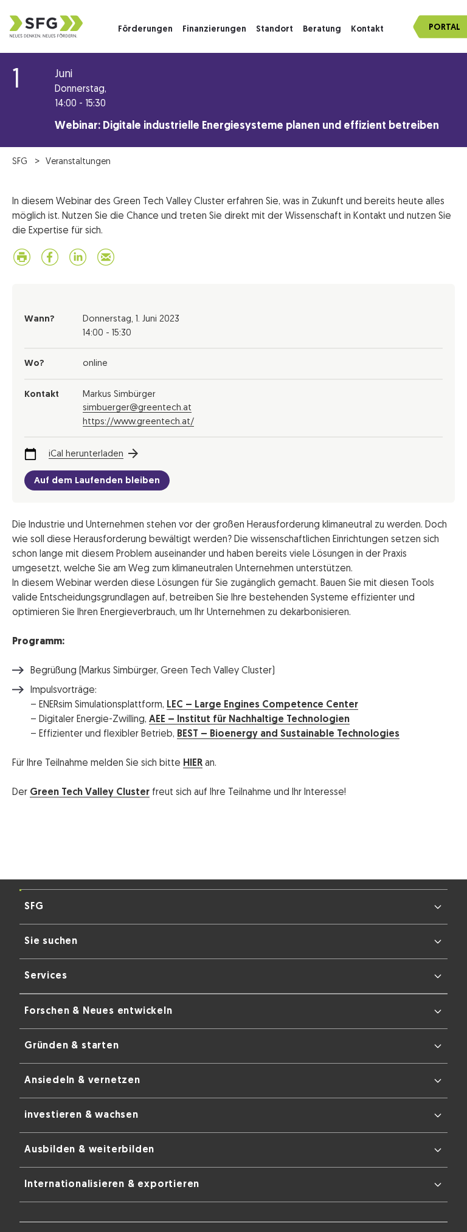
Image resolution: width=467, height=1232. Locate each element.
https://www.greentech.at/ (138, 424)
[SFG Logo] (46, 26)
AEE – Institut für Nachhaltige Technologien (249, 722)
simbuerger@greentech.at (137, 410)
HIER (192, 766)
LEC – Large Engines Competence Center (262, 707)
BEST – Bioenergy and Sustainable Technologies (288, 737)
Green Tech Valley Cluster (90, 795)
